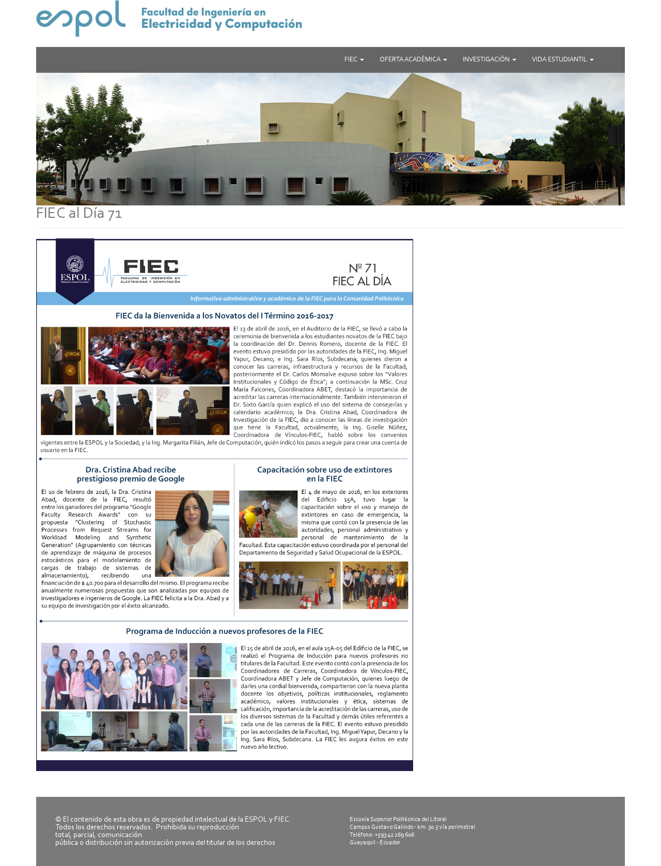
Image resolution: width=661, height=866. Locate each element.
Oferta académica (411, 59)
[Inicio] (330, 18)
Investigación (487, 59)
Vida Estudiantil (560, 59)
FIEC (351, 59)
